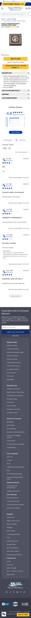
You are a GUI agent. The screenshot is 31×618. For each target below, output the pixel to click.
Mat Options (11, 425)
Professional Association (15, 396)
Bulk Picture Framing (13, 508)
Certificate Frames (13, 349)
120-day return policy (11, 91)
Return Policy (11, 531)
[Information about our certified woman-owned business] (25, 604)
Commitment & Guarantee (15, 444)
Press (8, 464)
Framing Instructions (13, 534)
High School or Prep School (15, 392)
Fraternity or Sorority (13, 409)
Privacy (4, 611)
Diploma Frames (12, 345)
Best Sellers (10, 379)
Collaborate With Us (13, 491)
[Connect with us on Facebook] (6, 592)
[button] (26, 8)
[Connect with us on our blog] (24, 592)
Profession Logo (12, 399)
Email (8, 561)
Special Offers (11, 544)
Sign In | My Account (13, 521)
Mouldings (10, 422)
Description (7, 73)
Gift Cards (10, 376)
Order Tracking (11, 524)
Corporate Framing (13, 501)
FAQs (8, 538)
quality (5, 148)
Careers (9, 460)
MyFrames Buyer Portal (14, 555)
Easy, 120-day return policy (15, 62)
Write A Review (16, 132)
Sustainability (11, 447)
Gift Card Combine (13, 551)
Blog (8, 470)
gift (9, 148)
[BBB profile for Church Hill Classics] (5, 604)
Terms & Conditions (15, 611)
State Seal (10, 402)
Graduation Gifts (12, 412)
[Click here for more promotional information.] (18, 67)
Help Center (10, 574)
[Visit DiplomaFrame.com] (7, 1)
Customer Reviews (9, 98)
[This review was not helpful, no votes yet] (26, 177)
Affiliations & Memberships (15, 467)
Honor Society (11, 406)
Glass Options (11, 429)
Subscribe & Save (12, 541)
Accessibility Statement (14, 474)
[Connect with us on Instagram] (13, 592)
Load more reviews (15, 296)
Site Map (26, 611)
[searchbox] (8, 140)
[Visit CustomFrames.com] (24, 1)
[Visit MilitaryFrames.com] (15, 1)
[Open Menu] (2, 8)
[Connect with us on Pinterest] (21, 592)
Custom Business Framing (15, 505)
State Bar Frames (12, 356)
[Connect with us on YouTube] (17, 592)
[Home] (15, 8)
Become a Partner (12, 498)
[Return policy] (15, 604)
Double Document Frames (15, 352)
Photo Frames (11, 373)
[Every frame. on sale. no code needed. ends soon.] (15, 4)
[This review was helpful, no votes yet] (23, 177)
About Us (10, 457)
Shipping (5, 94)
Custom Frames (12, 359)
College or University (13, 389)
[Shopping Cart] (29, 8)
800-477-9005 (11, 568)
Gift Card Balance (12, 548)
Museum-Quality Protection (16, 432)
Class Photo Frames (13, 366)
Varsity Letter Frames (14, 362)
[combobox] (22, 152)
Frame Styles (11, 441)
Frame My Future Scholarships (12, 487)
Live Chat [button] (10, 565)
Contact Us (10, 517)
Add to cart (16, 59)
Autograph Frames (13, 369)
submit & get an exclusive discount (15, 332)
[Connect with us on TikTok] (10, 592)
